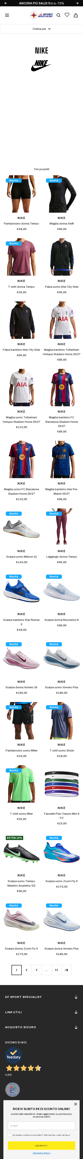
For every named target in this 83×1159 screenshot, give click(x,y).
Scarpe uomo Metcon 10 (21, 556)
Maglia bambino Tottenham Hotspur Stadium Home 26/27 (61, 352)
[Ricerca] (58, 15)
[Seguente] (67, 970)
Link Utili (13, 1012)
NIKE (21, 218)
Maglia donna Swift (62, 223)
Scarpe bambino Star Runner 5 (21, 622)
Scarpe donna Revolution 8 (61, 619)
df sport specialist (23, 997)
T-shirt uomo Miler (21, 813)
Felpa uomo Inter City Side (61, 286)
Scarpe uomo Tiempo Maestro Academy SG (21, 883)
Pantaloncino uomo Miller (21, 750)
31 (56, 970)
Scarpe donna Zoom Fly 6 (21, 948)
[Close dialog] (75, 1104)
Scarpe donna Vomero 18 (21, 687)
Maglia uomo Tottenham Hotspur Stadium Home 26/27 (21, 419)
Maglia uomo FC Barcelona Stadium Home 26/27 (21, 491)
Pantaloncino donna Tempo (21, 223)
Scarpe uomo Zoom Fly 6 (62, 881)
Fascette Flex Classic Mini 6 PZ (61, 816)
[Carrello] (76, 15)
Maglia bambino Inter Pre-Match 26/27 (61, 491)
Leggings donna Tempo (61, 556)
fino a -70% (41, 3)
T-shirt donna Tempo (21, 286)
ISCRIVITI (41, 1145)
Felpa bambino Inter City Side (21, 349)
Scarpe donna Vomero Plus (61, 948)
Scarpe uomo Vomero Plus (61, 687)
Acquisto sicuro (20, 1027)
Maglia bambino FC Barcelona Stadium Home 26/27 (62, 422)
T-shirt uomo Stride (62, 750)
